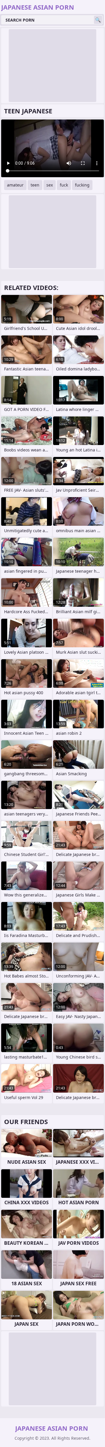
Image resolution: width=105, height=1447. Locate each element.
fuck (64, 185)
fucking (82, 185)
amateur (15, 185)
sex (49, 185)
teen (35, 185)
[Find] (98, 20)
